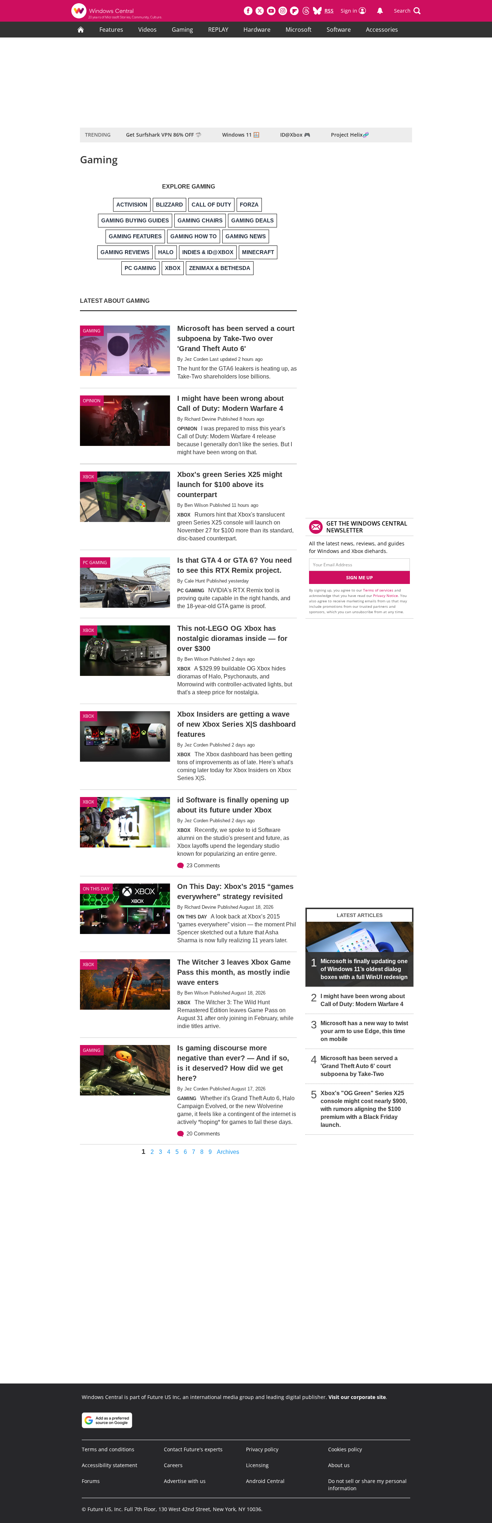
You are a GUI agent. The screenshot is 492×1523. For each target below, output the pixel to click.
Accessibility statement (109, 1465)
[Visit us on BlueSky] (317, 10)
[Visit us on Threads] (305, 10)
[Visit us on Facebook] (248, 10)
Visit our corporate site (357, 1397)
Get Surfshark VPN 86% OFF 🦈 (163, 134)
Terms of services (378, 590)
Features (111, 30)
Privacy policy (262, 1449)
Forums (91, 1481)
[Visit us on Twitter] (259, 10)
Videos (147, 30)
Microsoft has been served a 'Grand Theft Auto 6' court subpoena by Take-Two (359, 1066)
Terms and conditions (108, 1449)
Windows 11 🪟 (240, 134)
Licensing (257, 1465)
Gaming (182, 30)
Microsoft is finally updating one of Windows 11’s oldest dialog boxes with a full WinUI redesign (364, 969)
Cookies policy (345, 1449)
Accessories (382, 30)
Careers (173, 1465)
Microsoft (299, 30)
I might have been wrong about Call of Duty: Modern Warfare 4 (363, 1000)
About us (339, 1465)
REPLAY (218, 30)
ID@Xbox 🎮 (295, 134)
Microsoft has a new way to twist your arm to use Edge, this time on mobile (364, 1031)
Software (339, 30)
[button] (407, 10)
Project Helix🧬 (350, 134)
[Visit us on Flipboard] (294, 10)
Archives (228, 1152)
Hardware (256, 30)
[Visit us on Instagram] (282, 10)
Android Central (265, 1481)
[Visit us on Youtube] (271, 10)
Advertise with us (185, 1481)
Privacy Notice (385, 595)
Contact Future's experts (193, 1449)
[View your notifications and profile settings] (380, 11)
